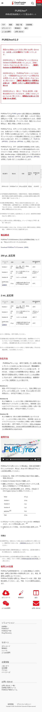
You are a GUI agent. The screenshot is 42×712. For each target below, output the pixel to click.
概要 (10, 24)
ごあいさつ (5, 666)
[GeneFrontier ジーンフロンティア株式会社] (21, 4)
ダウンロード (6, 28)
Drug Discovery (7, 633)
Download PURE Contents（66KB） (15, 247)
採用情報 (11, 704)
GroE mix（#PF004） (17, 141)
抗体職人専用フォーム (9, 687)
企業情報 (5, 662)
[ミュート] (35, 459)
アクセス (4, 670)
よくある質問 (6, 31)
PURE (5, 628)
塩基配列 (4, 285)
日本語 (39, 1)
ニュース (4, 650)
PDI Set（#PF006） (34, 157)
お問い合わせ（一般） (9, 685)
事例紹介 (17, 28)
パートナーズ (6, 672)
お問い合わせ (19, 31)
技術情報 (29, 24)
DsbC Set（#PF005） (15, 157)
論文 (26, 28)
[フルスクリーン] (39, 459)
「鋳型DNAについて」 (25, 543)
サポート (5, 642)
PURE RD (6, 631)
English (39, 4)
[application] (21, 450)
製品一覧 (19, 24)
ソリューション (8, 623)
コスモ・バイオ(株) (13, 52)
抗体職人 (4, 626)
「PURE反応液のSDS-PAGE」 (29, 558)
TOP (3, 24)
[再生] (3, 459)
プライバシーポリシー (24, 704)
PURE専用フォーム (9, 690)
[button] (21, 450)
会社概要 (4, 668)
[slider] (19, 459)
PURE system (16, 113)
